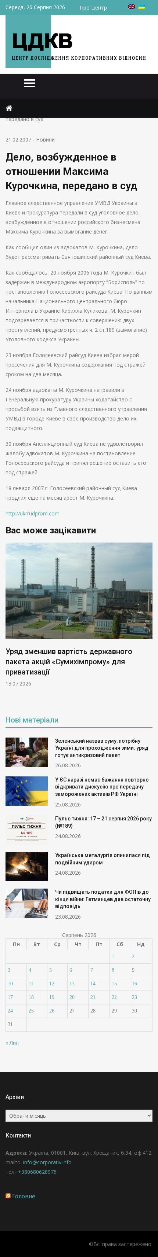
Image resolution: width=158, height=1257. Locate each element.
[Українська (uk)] (142, 6)
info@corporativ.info (47, 1162)
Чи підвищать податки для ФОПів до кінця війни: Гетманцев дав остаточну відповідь (103, 899)
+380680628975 (37, 1171)
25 (31, 1011)
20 (72, 997)
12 (51, 983)
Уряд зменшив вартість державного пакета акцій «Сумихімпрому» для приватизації (69, 661)
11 (31, 983)
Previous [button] (10, 623)
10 (10, 983)
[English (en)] (131, 6)
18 (31, 997)
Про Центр (93, 7)
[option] (79, 615)
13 (72, 983)
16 (134, 983)
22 (114, 997)
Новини (45, 139)
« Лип (12, 1042)
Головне (23, 1196)
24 (10, 1011)
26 (51, 1011)
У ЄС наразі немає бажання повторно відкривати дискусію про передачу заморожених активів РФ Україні (102, 787)
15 (114, 983)
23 (134, 997)
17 (10, 997)
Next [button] (148, 623)
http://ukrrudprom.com (33, 513)
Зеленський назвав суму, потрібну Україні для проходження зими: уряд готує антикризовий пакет (101, 748)
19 (51, 997)
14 (93, 983)
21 (93, 997)
